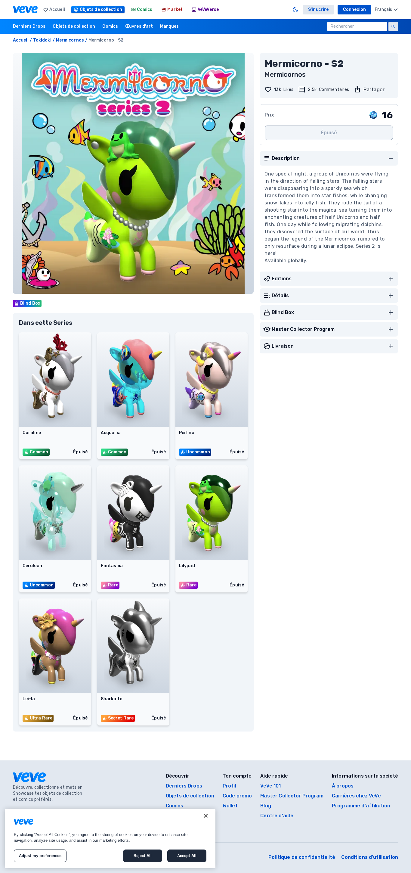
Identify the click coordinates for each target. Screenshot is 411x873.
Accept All (186, 855)
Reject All (143, 855)
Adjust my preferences (40, 855)
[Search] (393, 26)
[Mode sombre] (295, 9)
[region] (110, 838)
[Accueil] (25, 9)
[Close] (205, 815)
